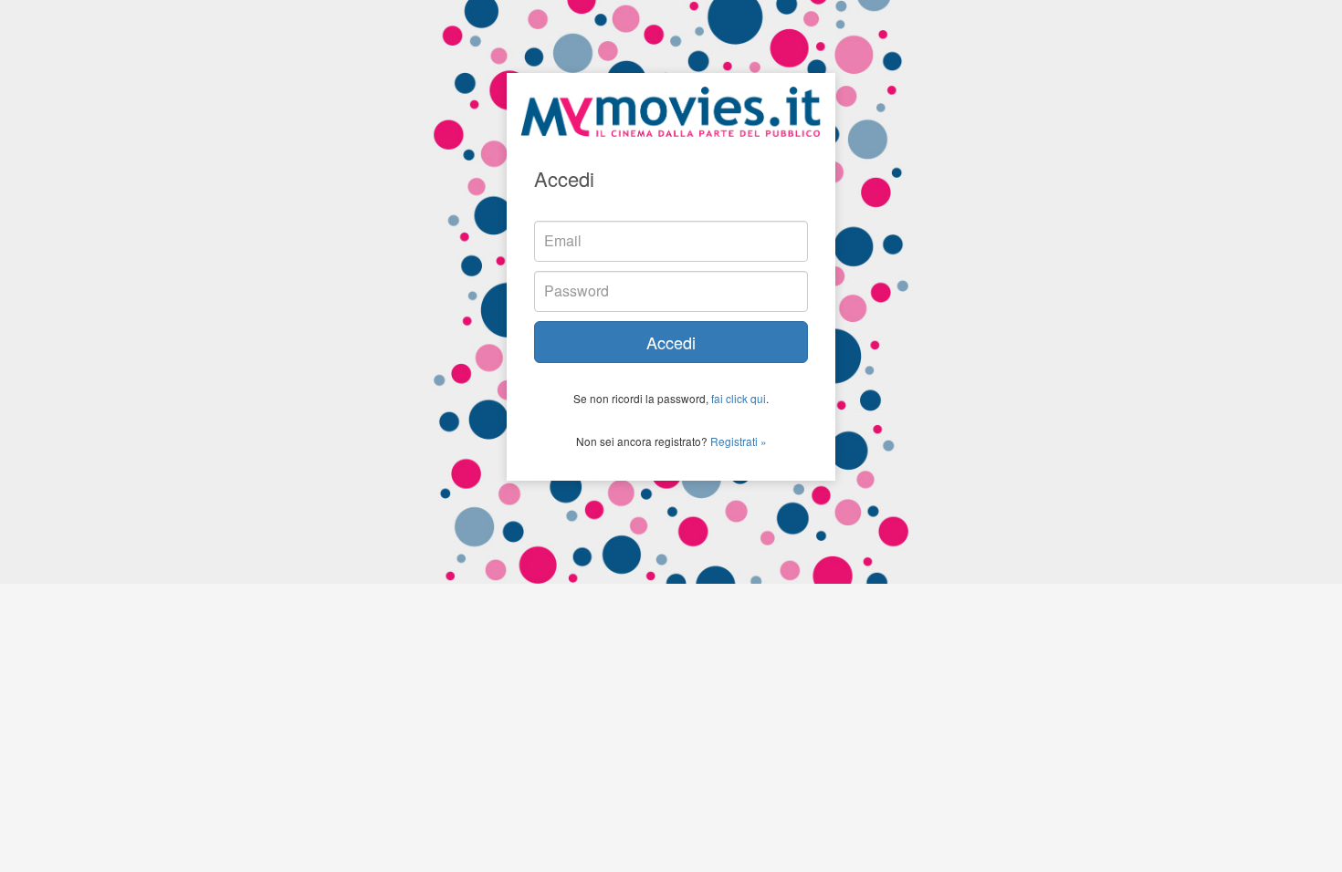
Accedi (671, 342)
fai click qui (738, 398)
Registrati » (738, 441)
